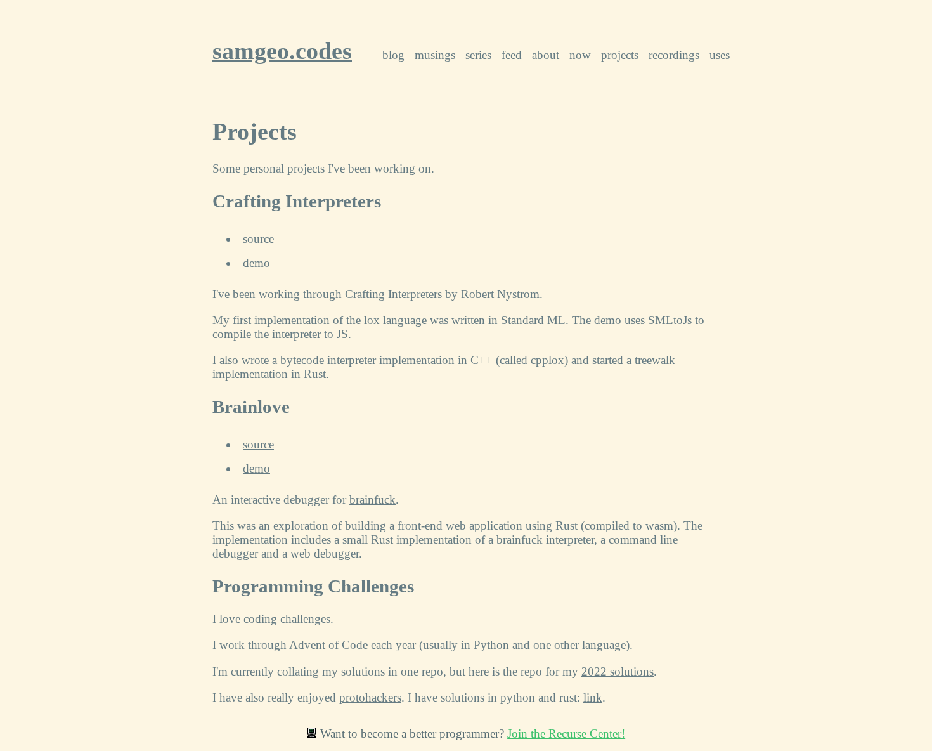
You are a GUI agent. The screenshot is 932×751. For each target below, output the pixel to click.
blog (393, 55)
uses (719, 55)
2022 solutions (617, 671)
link (592, 697)
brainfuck (372, 499)
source (258, 238)
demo (256, 263)
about (545, 55)
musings (435, 55)
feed (512, 55)
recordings (674, 55)
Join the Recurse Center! (566, 733)
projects (619, 55)
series (478, 55)
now (580, 55)
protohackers (370, 697)
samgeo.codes (282, 50)
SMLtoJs (670, 320)
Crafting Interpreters (393, 294)
